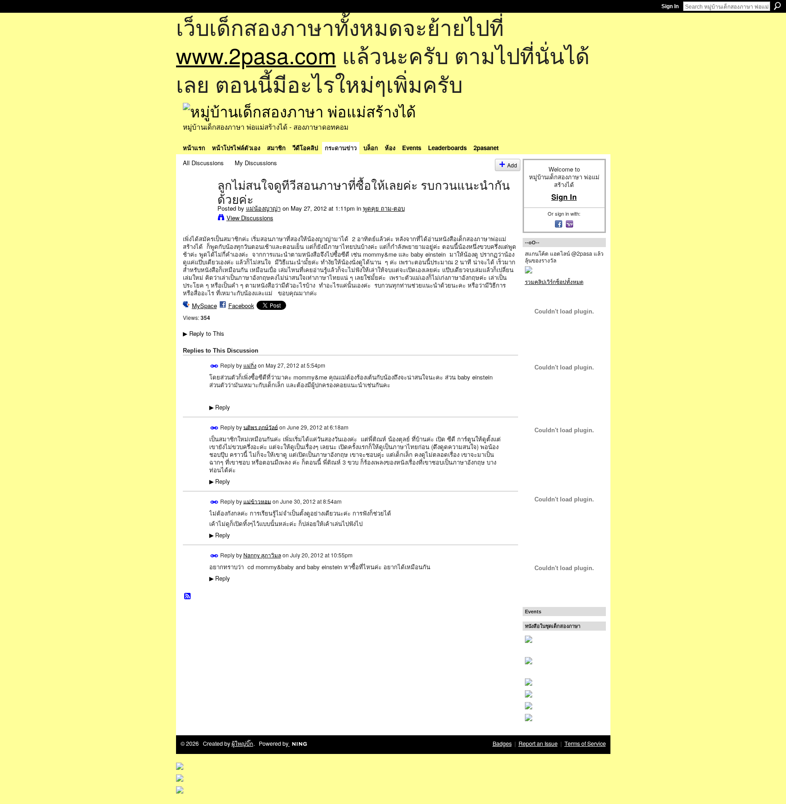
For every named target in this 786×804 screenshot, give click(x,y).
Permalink (214, 366)
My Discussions (256, 162)
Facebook (241, 305)
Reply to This (203, 333)
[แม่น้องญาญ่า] (197, 204)
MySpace (204, 305)
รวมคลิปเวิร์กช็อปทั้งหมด (554, 281)
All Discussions (203, 162)
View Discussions (250, 217)
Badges (502, 743)
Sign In (670, 6)
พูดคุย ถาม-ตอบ (384, 208)
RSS (188, 596)
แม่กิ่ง (250, 365)
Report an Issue (538, 743)
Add (512, 165)
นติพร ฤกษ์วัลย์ (260, 426)
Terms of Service (585, 743)
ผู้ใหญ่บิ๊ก (242, 743)
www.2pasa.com (256, 55)
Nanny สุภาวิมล (262, 555)
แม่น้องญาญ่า (263, 208)
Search (777, 6)
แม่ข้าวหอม (257, 501)
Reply (219, 407)
